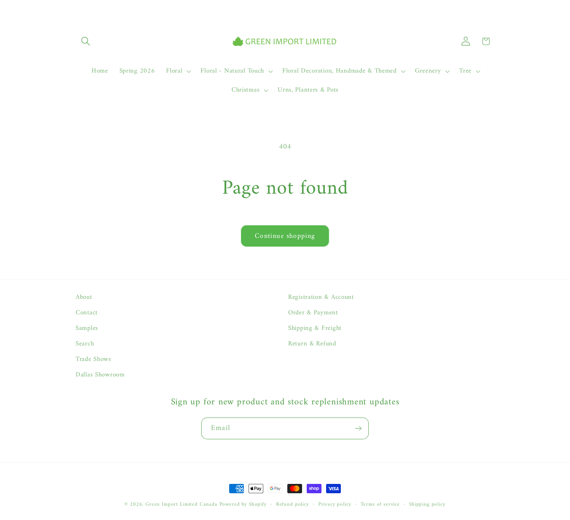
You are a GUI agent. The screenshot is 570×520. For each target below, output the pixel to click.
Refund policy (292, 505)
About (84, 297)
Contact (87, 313)
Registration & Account (321, 297)
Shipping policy (427, 505)
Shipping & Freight (315, 328)
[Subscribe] (358, 428)
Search (85, 344)
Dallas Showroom (100, 375)
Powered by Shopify (243, 504)
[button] (86, 41)
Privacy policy (334, 505)
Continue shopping (285, 236)
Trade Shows (93, 359)
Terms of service (380, 505)
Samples (87, 328)
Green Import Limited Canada (181, 504)
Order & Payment (313, 313)
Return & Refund (312, 344)
